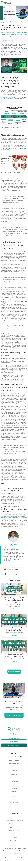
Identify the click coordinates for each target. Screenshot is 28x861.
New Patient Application (14, 715)
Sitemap (12, 850)
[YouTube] (9, 857)
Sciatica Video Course (14, 760)
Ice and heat (4, 379)
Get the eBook (13, 741)
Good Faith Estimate (14, 853)
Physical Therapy (14, 778)
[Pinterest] (21, 857)
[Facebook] (6, 857)
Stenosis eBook (14, 767)
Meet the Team (14, 841)
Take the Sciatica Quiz (13, 738)
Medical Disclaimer (19, 850)
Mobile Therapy (14, 781)
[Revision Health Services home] (14, 729)
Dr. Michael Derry (8, 548)
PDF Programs (14, 770)
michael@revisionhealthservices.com (14, 820)
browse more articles (14, 672)
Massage (14, 791)
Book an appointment (13, 745)
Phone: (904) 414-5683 (14, 834)
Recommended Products (14, 806)
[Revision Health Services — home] (12, 2)
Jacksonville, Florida (14, 823)
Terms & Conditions (21, 848)
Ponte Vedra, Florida (14, 830)
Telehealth (14, 788)
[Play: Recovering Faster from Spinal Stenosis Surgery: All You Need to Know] (14, 65)
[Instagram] (13, 857)
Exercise (14, 785)
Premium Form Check (14, 763)
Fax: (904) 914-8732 (14, 837)
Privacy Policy (6, 850)
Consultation (14, 817)
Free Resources (14, 802)
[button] (25, 2)
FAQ (14, 809)
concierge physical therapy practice (13, 515)
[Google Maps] (17, 857)
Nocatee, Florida (14, 827)
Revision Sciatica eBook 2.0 (12, 756)
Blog (14, 799)
